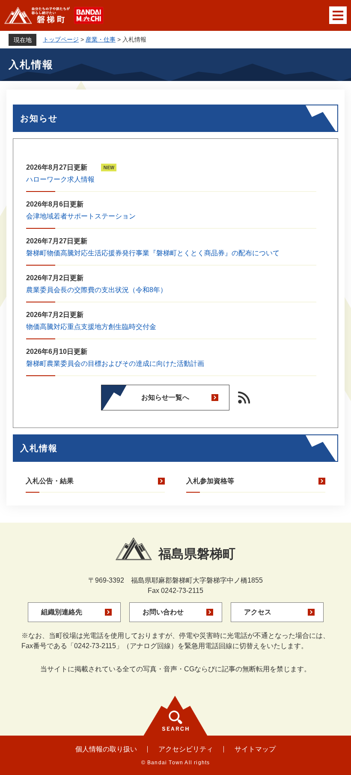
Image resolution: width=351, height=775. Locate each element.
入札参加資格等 (210, 481)
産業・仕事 (101, 39)
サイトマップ (255, 749)
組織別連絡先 (61, 612)
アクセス (257, 612)
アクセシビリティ (185, 749)
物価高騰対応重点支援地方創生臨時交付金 (91, 326)
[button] (175, 716)
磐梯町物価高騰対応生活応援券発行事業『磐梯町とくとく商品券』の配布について (153, 253)
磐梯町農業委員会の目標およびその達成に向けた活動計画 (115, 363)
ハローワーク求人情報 (60, 179)
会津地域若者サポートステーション (81, 216)
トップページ (61, 39)
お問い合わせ (163, 612)
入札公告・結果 (50, 481)
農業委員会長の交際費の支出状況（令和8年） (96, 289)
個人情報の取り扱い (106, 749)
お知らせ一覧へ (165, 397)
